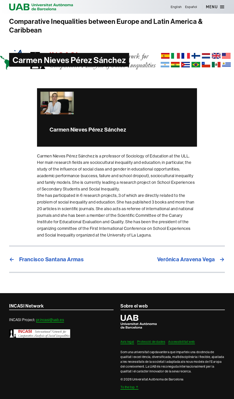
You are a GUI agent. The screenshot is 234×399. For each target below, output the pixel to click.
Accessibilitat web (181, 342)
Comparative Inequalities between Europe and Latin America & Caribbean (106, 25)
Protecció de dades (151, 342)
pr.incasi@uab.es (50, 319)
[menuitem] (176, 7)
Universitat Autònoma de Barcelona (41, 7)
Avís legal (127, 342)
